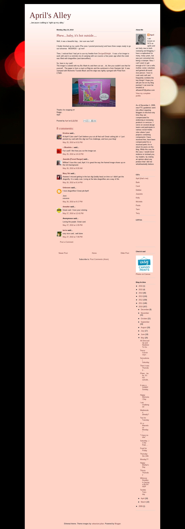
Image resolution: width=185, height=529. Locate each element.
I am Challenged (144, 405)
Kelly (138, 198)
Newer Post (63, 253)
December (145, 310)
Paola (138, 205)
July (143, 331)
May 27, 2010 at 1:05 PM (72, 225)
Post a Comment (66, 242)
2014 (141, 293)
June (143, 334)
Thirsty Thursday (144, 472)
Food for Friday (143, 449)
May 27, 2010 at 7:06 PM (72, 237)
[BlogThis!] (87, 120)
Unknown (67, 188)
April (152, 35)
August (144, 327)
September (145, 322)
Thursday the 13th (144, 455)
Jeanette (139, 194)
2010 (141, 307)
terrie (65, 230)
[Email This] (84, 120)
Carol (138, 186)
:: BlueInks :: (68, 147)
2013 (141, 296)
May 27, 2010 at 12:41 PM (73, 213)
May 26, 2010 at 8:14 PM (72, 182)
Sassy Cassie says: (144, 352)
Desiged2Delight (104, 54)
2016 (141, 286)
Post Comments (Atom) (99, 259)
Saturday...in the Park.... (144, 443)
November (145, 313)
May (143, 338)
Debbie (138, 190)
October (144, 319)
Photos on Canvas (143, 274)
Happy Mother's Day (144, 465)
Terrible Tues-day (143, 492)
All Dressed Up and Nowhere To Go (144, 344)
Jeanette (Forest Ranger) (73, 159)
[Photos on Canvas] (144, 272)
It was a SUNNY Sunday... (144, 388)
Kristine (66, 133)
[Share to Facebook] (92, 120)
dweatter (66, 207)
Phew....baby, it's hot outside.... (144, 377)
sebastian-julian (98, 524)
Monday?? (144, 459)
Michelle (139, 202)
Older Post (125, 253)
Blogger (118, 524)
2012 (141, 300)
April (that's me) (142, 178)
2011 (141, 303)
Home (94, 253)
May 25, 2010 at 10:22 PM (73, 154)
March (143, 502)
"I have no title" (144, 436)
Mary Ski (66, 173)
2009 (141, 506)
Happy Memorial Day (144, 397)
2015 (141, 290)
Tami (138, 209)
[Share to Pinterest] (95, 120)
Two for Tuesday (144, 419)
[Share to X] (89, 120)
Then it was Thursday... (144, 368)
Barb (137, 182)
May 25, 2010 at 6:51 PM (72, 142)
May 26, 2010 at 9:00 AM (72, 168)
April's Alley (50, 15)
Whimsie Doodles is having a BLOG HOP (144, 482)
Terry (138, 213)
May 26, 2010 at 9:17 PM (72, 202)
